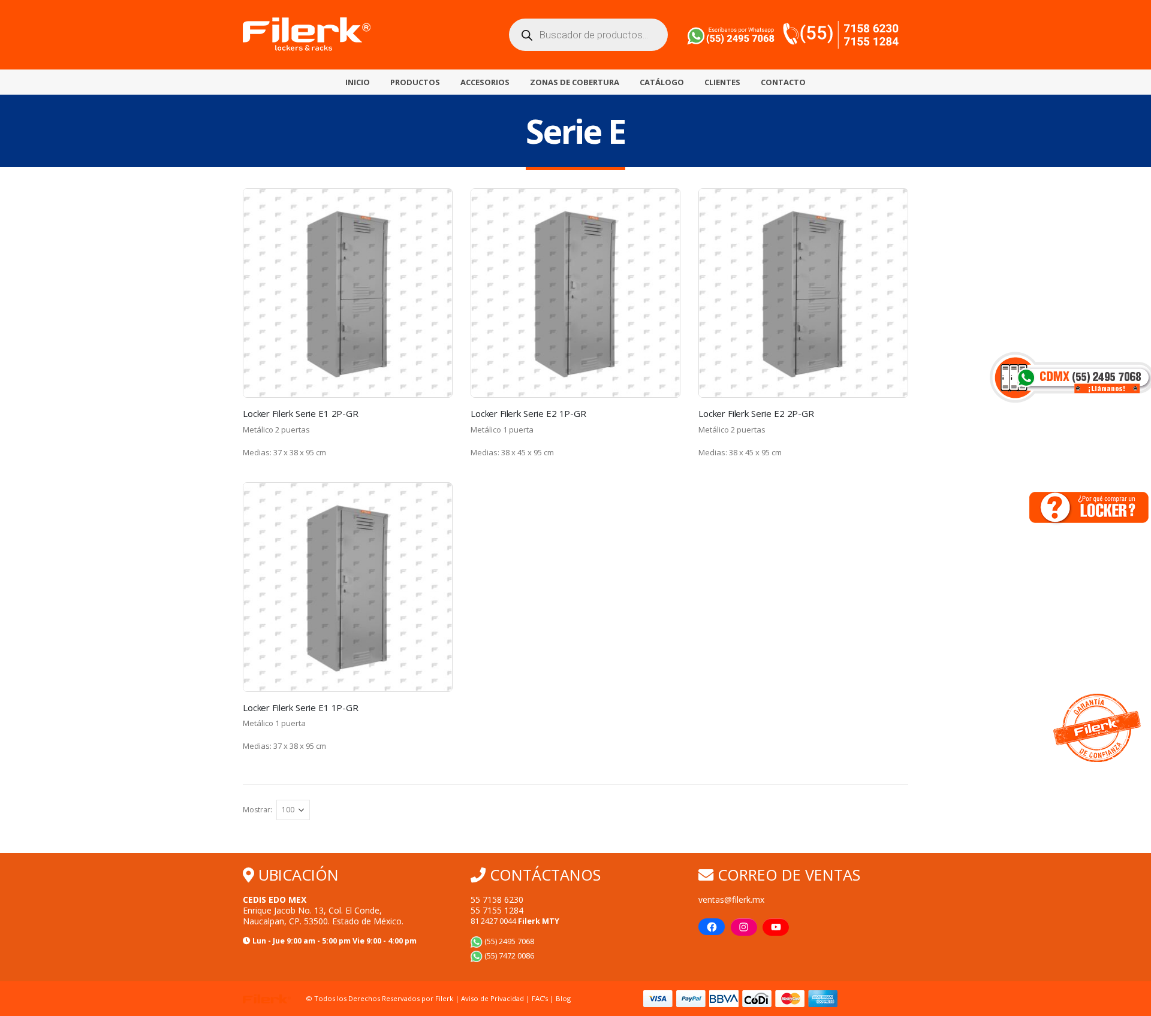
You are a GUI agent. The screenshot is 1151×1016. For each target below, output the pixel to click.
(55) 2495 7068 (508, 941)
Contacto (783, 82)
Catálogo (662, 82)
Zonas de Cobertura (574, 82)
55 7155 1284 (497, 910)
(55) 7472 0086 (508, 956)
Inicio (357, 82)
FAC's (541, 998)
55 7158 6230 (497, 899)
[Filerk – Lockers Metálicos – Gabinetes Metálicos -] (306, 34)
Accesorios (485, 82)
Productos (415, 82)
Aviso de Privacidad (492, 998)
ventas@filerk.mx (731, 899)
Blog (563, 998)
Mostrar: (257, 810)
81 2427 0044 (515, 921)
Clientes (722, 82)
